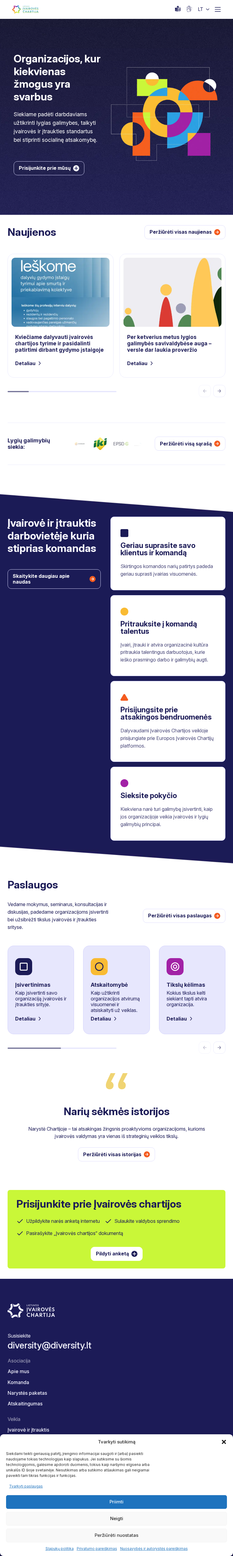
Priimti (116, 1502)
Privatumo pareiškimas (97, 1548)
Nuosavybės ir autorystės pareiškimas (154, 1548)
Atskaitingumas (25, 1404)
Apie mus (18, 1371)
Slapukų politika (60, 1548)
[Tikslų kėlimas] (192, 990)
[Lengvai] (178, 9)
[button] (224, 1442)
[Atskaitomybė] (116, 990)
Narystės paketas (27, 1393)
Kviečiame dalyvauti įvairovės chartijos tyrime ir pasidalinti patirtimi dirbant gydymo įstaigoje (60, 315)
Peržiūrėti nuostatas (116, 1535)
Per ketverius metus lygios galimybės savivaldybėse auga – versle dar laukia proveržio (172, 315)
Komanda (18, 1382)
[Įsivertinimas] (41, 990)
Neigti (116, 1518)
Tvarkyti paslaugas (26, 1486)
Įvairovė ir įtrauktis (28, 1430)
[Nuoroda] (189, 9)
